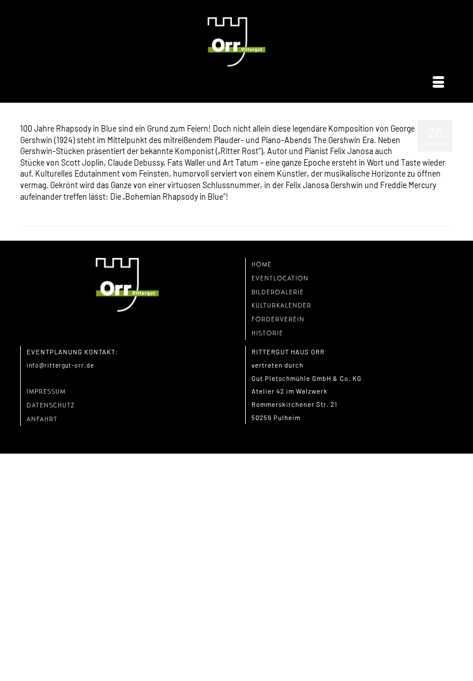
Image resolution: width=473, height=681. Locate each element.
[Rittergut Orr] (236, 42)
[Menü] (438, 82)
